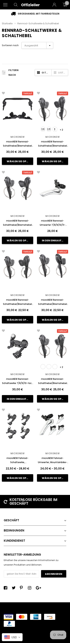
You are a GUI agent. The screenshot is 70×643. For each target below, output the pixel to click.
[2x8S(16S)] (43, 129)
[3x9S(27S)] (49, 366)
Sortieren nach (10, 45)
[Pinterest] (22, 587)
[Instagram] (30, 587)
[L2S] (55, 129)
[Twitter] (14, 587)
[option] (35, 14)
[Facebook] (6, 587)
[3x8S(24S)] (49, 129)
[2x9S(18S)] (43, 366)
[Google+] (38, 587)
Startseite (7, 23)
